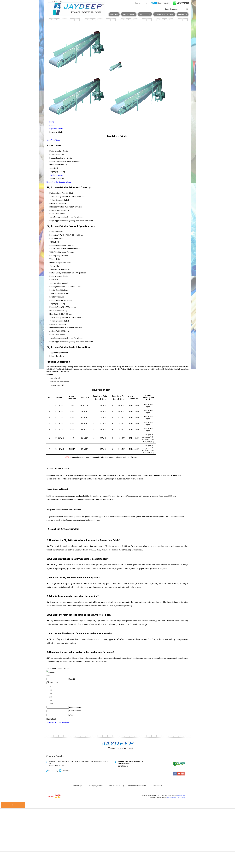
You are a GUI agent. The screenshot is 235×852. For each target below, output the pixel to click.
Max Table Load (55, 203)
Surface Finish (54, 210)
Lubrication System (56, 207)
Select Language (139, 3)
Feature (52, 273)
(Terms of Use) (181, 795)
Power (51, 280)
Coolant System (55, 200)
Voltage (52, 259)
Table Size (53, 293)
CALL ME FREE (63, 722)
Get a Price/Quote (53, 140)
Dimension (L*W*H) (56, 235)
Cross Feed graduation (58, 217)
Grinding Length (55, 256)
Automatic (53, 269)
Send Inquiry (68, 182)
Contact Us (182, 14)
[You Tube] (179, 775)
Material (52, 311)
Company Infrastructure (164, 14)
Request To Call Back (55, 182)
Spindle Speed (55, 290)
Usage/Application (56, 221)
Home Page (114, 14)
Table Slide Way (55, 252)
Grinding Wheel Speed (57, 245)
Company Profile (129, 14)
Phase (51, 214)
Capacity (52, 266)
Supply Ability (54, 353)
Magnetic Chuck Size (57, 307)
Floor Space (54, 314)
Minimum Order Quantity (59, 193)
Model (51, 276)
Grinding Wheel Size (57, 287)
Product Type (54, 300)
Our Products (145, 14)
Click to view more (56, 175)
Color (51, 238)
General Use (54, 249)
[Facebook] (175, 775)
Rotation (52, 297)
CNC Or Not (53, 242)
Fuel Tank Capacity (56, 263)
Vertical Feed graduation (58, 197)
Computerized (55, 232)
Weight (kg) (53, 304)
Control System (55, 283)
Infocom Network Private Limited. (176, 797)
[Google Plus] (183, 775)
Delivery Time (54, 356)
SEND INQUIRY (52, 722)
